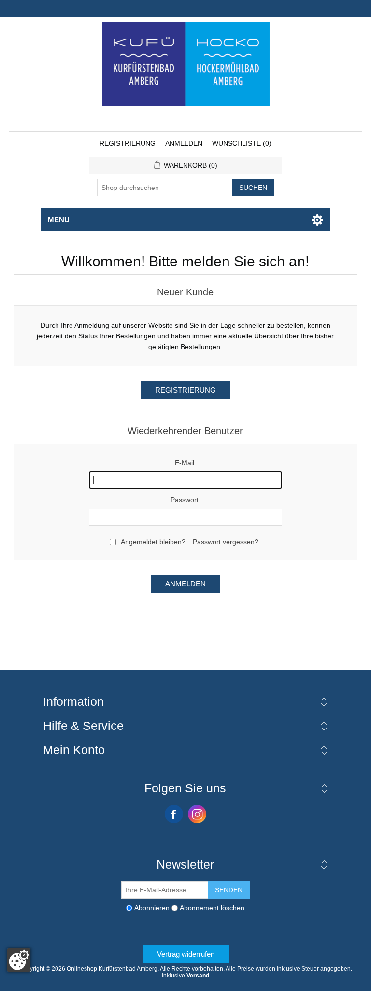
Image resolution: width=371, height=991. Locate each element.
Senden (229, 890)
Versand (197, 975)
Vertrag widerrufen (185, 954)
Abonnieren (152, 908)
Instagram (197, 814)
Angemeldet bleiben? (153, 542)
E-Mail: (185, 462)
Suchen (253, 187)
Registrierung (128, 143)
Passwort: (185, 500)
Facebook (174, 814)
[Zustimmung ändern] (18, 960)
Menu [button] (59, 220)
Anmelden (183, 143)
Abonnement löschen (212, 908)
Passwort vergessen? (225, 542)
